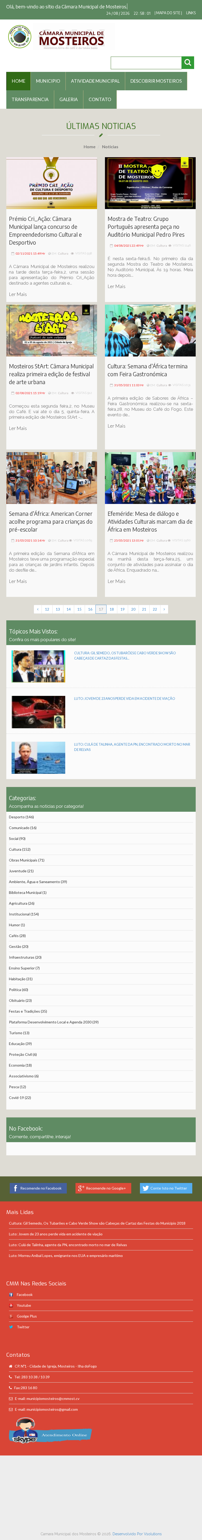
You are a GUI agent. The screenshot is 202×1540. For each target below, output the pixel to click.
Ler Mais (18, 287)
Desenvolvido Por (128, 1527)
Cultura (63, 247)
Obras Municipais (23, 853)
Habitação (17, 972)
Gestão (15, 939)
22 (155, 602)
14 (69, 602)
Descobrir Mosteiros (156, 74)
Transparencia (30, 92)
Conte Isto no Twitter (168, 1181)
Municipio (48, 74)
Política (15, 983)
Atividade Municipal (95, 74)
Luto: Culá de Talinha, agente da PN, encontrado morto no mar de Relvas (68, 1238)
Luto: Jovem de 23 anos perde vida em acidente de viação (124, 692)
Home (89, 139)
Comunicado (19, 821)
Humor (14, 918)
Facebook (25, 1287)
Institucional (19, 907)
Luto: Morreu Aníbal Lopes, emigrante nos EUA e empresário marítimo (66, 1248)
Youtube (24, 1298)
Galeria (68, 92)
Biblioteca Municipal (25, 885)
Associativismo (21, 1069)
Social (13, 831)
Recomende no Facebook (41, 1181)
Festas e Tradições (24, 1004)
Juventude (18, 864)
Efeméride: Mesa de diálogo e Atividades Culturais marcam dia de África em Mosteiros (150, 514)
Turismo (15, 1026)
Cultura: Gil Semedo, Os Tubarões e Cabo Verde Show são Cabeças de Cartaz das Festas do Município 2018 (97, 1216)
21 (144, 602)
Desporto (17, 810)
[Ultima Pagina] (164, 602)
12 (47, 602)
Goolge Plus (27, 1309)
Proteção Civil (20, 1047)
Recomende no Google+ (106, 1181)
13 (58, 602)
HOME (18, 74)
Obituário (17, 993)
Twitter (23, 1320)
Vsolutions (153, 1527)
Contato (100, 92)
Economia (17, 1058)
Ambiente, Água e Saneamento (34, 875)
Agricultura (18, 896)
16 (90, 602)
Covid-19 (16, 1090)
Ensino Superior (22, 961)
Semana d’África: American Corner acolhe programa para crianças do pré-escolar (51, 514)
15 (79, 602)
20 (133, 602)
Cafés (14, 929)
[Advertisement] (101, 1485)
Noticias (109, 139)
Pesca (14, 1080)
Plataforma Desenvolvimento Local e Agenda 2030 (50, 1015)
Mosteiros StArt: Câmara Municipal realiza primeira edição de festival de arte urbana (51, 367)
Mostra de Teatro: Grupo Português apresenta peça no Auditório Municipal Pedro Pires (146, 219)
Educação (17, 1036)
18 (112, 602)
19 (122, 602)
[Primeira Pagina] (38, 602)
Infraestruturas (21, 950)
